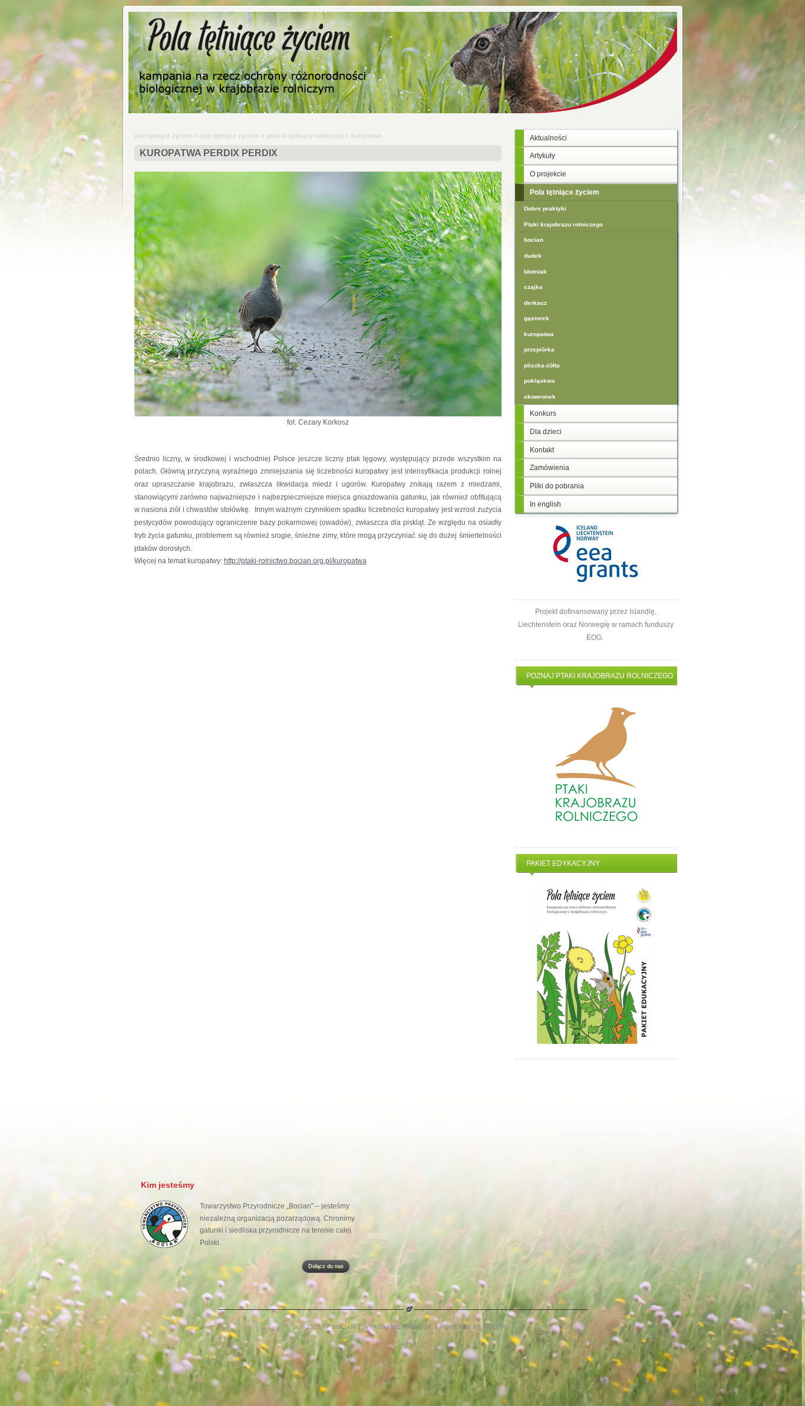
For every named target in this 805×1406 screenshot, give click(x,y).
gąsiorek (536, 318)
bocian (533, 239)
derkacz (535, 303)
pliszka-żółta (542, 365)
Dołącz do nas (326, 1266)
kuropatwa (366, 135)
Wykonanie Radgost (397, 1326)
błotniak (535, 271)
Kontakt (542, 450)
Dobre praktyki (545, 208)
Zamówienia (549, 468)
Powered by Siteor (472, 1326)
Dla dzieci (546, 432)
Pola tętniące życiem (163, 135)
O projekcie (548, 174)
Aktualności (548, 138)
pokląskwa (539, 380)
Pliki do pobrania (557, 486)
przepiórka (539, 349)
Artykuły (542, 156)
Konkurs (543, 413)
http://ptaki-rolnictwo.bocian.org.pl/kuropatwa (295, 561)
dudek (533, 255)
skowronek (540, 396)
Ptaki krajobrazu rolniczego (305, 135)
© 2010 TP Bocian (329, 1326)
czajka (533, 287)
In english (545, 504)
